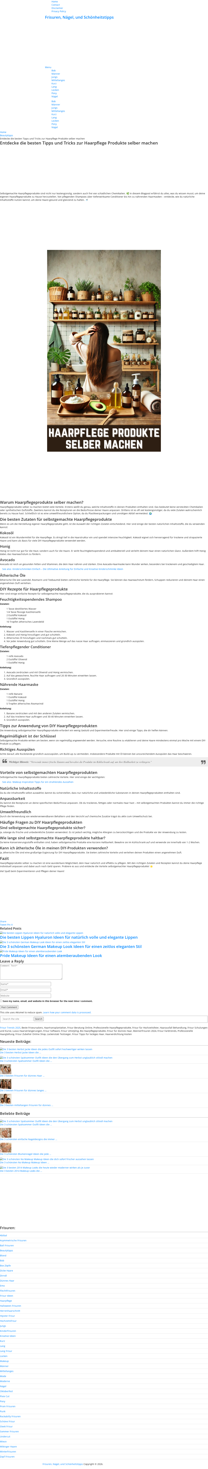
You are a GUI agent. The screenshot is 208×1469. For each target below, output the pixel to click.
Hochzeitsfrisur (8, 1320)
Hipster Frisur (7, 1315)
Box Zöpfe (5, 1265)
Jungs (55, 76)
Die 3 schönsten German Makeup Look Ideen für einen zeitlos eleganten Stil (71, 946)
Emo (2, 1285)
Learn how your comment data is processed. (67, 1012)
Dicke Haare (6, 1270)
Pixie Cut (4, 1396)
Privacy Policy (59, 11)
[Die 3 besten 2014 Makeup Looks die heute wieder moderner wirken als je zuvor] (45, 1167)
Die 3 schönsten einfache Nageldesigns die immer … (28, 1139)
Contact (56, 4)
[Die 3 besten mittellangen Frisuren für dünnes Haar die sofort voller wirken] (5, 1098)
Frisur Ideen (6, 1295)
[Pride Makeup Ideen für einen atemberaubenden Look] (104, 951)
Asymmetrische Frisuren (13, 1240)
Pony (54, 93)
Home (55, 1)
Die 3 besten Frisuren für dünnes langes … (23, 1090)
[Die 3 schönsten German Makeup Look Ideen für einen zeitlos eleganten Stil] (104, 942)
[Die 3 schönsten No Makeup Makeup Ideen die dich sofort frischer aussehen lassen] (47, 1159)
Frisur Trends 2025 (10, 1027)
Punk (2, 1411)
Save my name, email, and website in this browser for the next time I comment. (48, 1001)
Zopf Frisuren (7, 1456)
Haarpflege (6, 1300)
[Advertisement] (104, 43)
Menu (48, 67)
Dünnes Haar (7, 1280)
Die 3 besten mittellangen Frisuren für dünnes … (26, 1105)
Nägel (55, 96)
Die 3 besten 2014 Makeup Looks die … (21, 1170)
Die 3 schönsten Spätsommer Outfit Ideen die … (26, 1060)
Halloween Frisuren (10, 1305)
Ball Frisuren (7, 1245)
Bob (54, 70)
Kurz (54, 83)
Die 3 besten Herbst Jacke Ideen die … (20, 1052)
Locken (55, 89)
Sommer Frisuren (9, 1431)
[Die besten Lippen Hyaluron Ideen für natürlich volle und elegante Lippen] (104, 933)
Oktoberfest (6, 1391)
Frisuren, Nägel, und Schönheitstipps (79, 17)
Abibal (3, 1235)
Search (38, 1018)
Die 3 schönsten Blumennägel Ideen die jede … (25, 1154)
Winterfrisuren (8, 1451)
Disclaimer (57, 8)
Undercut (5, 1436)
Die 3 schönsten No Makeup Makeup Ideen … (24, 1162)
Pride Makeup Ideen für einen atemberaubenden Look (51, 955)
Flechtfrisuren (7, 1290)
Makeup (4, 1361)
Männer (56, 73)
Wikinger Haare (8, 1446)
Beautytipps (6, 1250)
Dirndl (3, 1275)
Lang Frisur (6, 1351)
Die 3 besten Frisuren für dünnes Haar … (22, 1075)
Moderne (5, 1381)
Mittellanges (58, 80)
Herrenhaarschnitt (10, 1310)
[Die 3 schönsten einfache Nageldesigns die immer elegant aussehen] (5, 1132)
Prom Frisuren (7, 1406)
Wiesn (3, 1441)
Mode (3, 1376)
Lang (54, 86)
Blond (3, 1255)
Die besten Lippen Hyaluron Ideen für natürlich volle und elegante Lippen (69, 937)
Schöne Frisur (7, 1421)
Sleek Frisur (6, 1426)
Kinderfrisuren (8, 1330)
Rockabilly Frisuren (10, 1416)
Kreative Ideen (8, 1335)
